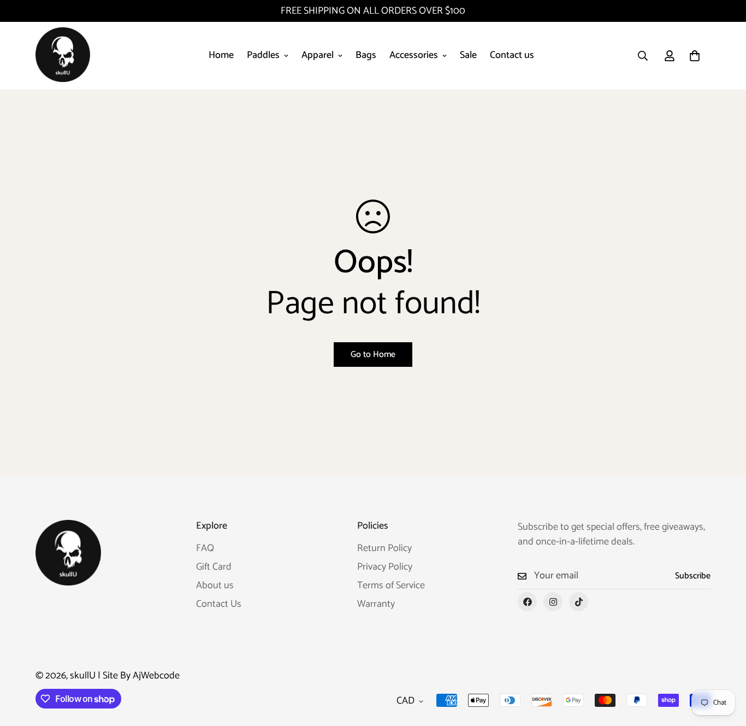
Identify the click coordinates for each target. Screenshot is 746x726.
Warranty (376, 604)
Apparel (317, 55)
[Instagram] (553, 601)
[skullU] (62, 56)
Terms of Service (391, 585)
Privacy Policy (384, 567)
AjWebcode (156, 676)
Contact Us (218, 604)
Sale (468, 55)
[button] (694, 55)
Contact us (512, 55)
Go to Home (373, 354)
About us (215, 585)
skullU (83, 676)
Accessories (413, 55)
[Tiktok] (578, 601)
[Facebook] (527, 601)
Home (221, 55)
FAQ (205, 548)
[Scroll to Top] (724, 666)
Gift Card (214, 567)
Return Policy (384, 548)
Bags (366, 55)
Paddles (263, 55)
